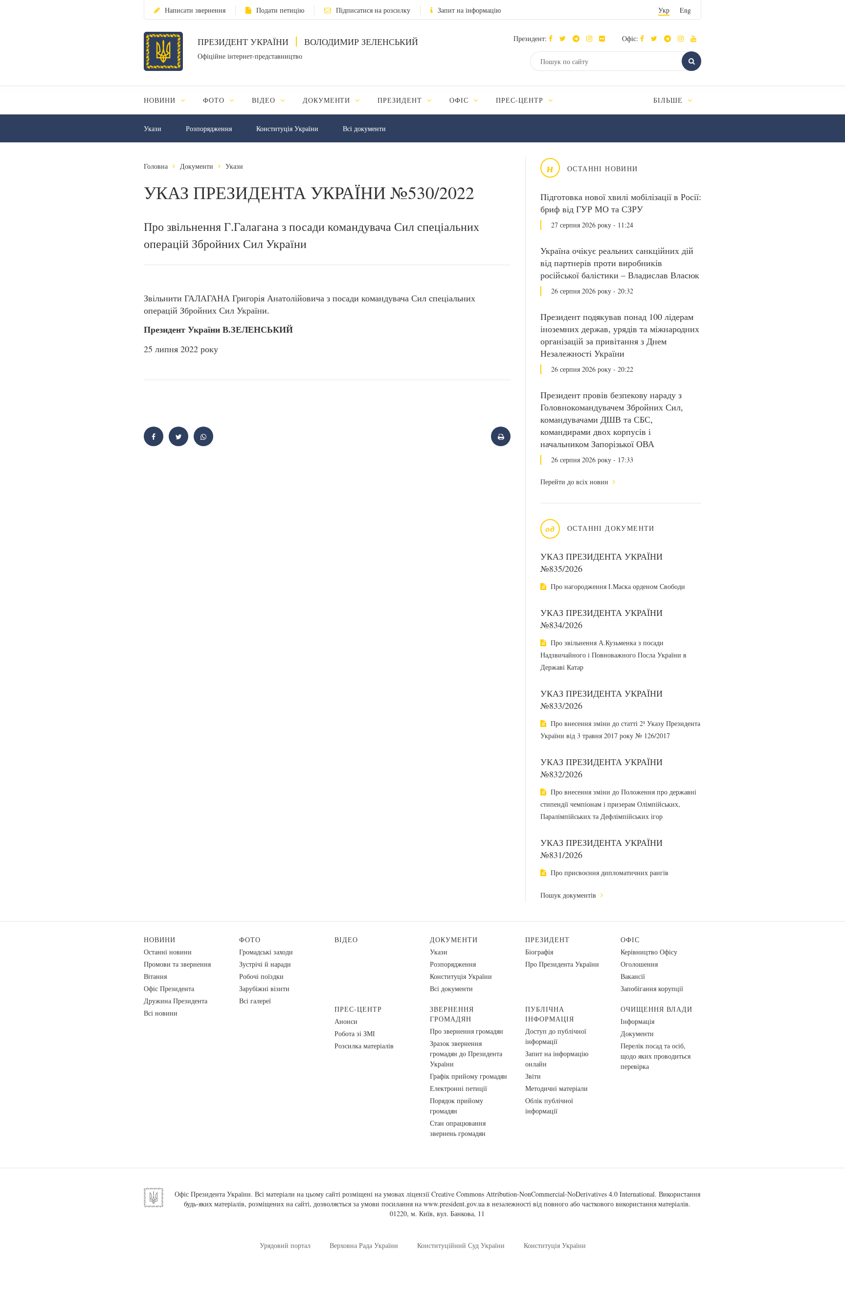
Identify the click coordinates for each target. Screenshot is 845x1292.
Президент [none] (401, 100)
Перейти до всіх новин (575, 481)
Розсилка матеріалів (364, 1045)
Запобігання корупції (652, 988)
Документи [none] (328, 100)
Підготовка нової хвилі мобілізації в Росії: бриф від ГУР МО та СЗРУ (620, 203)
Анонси (345, 1021)
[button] (565, 38)
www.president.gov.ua (454, 1203)
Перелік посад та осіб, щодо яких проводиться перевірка (655, 1056)
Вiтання (155, 976)
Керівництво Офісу (649, 951)
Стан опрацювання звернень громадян (458, 1128)
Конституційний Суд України (461, 1245)
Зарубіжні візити (264, 988)
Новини (160, 939)
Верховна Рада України (364, 1245)
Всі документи (364, 128)
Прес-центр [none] (521, 100)
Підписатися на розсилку (373, 10)
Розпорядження (209, 128)
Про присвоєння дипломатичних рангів (608, 872)
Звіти (533, 1076)
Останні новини (168, 951)
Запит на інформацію (469, 10)
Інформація (637, 1021)
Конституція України (287, 128)
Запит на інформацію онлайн (556, 1058)
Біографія (539, 951)
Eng (685, 10)
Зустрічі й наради (265, 964)
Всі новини (161, 1013)
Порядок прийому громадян (456, 1105)
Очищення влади (656, 1009)
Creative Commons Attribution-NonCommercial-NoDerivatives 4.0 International (543, 1194)
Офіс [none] (460, 100)
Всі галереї (255, 1000)
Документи (196, 166)
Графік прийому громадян (468, 1076)
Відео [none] (265, 100)
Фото (250, 939)
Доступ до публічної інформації (555, 1036)
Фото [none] (215, 100)
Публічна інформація (549, 1013)
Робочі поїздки (261, 976)
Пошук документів (569, 895)
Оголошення (639, 964)
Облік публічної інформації (549, 1105)
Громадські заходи (266, 951)
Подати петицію (280, 10)
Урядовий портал (285, 1245)
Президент (547, 939)
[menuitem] (169, 100)
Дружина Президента (175, 1000)
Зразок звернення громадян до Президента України (466, 1053)
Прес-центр (358, 1009)
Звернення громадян (452, 1013)
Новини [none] (161, 100)
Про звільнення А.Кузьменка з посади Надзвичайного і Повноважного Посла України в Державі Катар (613, 655)
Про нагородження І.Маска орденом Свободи (617, 586)
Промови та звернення (177, 964)
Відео (346, 939)
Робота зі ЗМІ (354, 1033)
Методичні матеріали (556, 1088)
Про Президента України (562, 964)
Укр (663, 10)
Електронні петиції (458, 1088)
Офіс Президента (169, 988)
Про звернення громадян (466, 1031)
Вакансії (633, 976)
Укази (152, 128)
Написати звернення (195, 10)
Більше (669, 100)
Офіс (630, 939)
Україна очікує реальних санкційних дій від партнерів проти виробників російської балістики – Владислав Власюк (619, 263)
